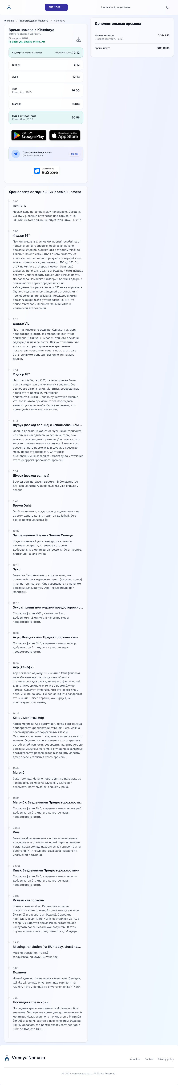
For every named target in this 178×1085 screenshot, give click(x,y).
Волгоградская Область (33, 20)
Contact (149, 1059)
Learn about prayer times (115, 7)
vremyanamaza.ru (82, 1073)
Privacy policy (166, 1059)
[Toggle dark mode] (167, 7)
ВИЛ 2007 (54, 7)
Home (10, 20)
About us (135, 1059)
